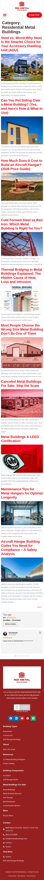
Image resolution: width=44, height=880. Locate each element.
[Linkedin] (16, 718)
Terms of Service (31, 876)
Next (40, 607)
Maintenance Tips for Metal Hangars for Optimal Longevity (22, 493)
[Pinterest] (27, 718)
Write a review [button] (10, 624)
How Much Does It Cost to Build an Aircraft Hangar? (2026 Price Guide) (21, 165)
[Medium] (33, 718)
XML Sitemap (21, 876)
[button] (4, 15)
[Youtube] (22, 718)
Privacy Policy (12, 876)
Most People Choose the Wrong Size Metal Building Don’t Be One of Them (22, 329)
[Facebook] (10, 718)
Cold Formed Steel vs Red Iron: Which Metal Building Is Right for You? (21, 224)
